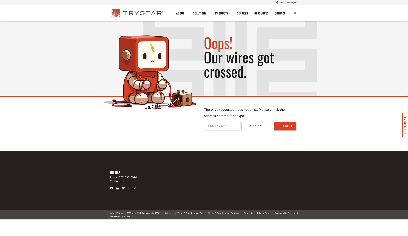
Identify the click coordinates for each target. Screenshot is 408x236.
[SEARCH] (295, 13)
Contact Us (117, 181)
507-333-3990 (128, 177)
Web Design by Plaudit (120, 216)
